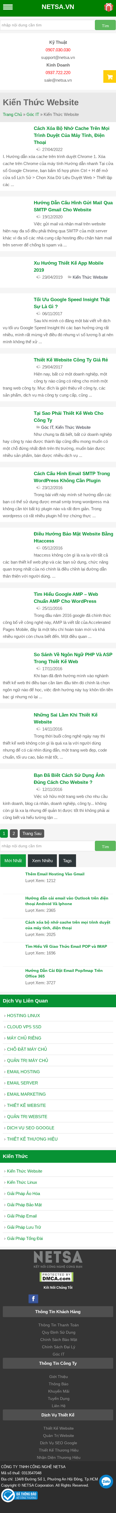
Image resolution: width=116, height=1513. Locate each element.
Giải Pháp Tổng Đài (25, 1238)
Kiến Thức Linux (22, 1182)
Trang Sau (32, 833)
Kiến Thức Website (90, 277)
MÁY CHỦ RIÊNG (24, 1038)
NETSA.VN (58, 6)
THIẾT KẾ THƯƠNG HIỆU (32, 1139)
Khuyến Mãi (58, 1391)
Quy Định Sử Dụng (58, 1332)
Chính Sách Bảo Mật (58, 1339)
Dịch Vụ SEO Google (58, 1443)
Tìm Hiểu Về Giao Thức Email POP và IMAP (66, 946)
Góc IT (32, 114)
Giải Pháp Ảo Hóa (23, 1193)
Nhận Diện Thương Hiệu (59, 1457)
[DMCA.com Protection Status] (56, 1280)
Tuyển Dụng (59, 1398)
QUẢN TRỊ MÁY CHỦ (27, 1060)
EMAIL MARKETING (26, 1094)
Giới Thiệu (58, 1376)
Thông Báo (58, 1384)
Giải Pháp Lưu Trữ (24, 1227)
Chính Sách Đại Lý (58, 1347)
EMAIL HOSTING (23, 1071)
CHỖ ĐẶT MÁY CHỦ (27, 1049)
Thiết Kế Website (58, 1428)
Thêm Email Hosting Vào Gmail (54, 874)
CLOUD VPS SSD (24, 1026)
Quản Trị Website (58, 1435)
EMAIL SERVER (22, 1083)
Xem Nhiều (42, 860)
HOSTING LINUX (23, 1015)
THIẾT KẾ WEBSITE (26, 1105)
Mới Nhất (13, 860)
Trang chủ (12, 114)
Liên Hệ (59, 1406)
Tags (67, 860)
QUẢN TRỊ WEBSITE (27, 1116)
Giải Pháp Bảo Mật (24, 1204)
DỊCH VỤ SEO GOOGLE (30, 1127)
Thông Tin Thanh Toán (58, 1325)
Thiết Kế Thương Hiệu (59, 1450)
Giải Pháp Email (22, 1216)
